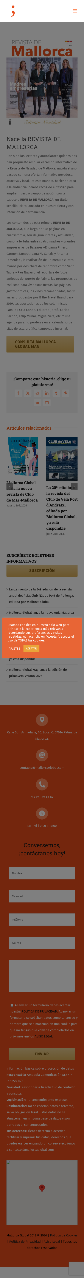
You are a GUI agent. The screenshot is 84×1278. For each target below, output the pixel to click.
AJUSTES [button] (14, 649)
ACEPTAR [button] (31, 648)
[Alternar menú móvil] (75, 11)
